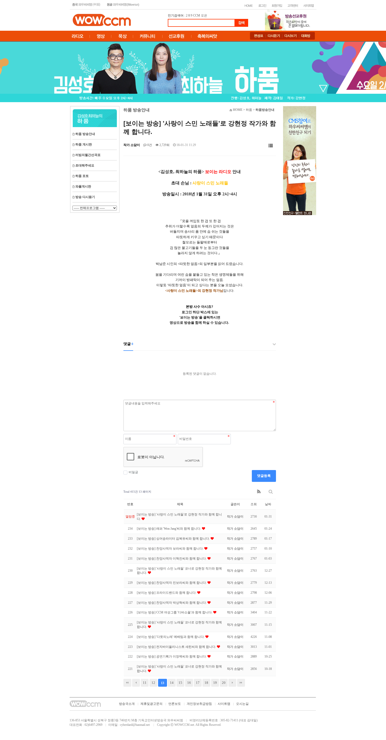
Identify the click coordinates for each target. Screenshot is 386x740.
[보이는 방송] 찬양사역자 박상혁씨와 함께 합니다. (172, 602)
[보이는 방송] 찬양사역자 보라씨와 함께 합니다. (170, 548)
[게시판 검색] (270, 491)
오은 (204, 15)
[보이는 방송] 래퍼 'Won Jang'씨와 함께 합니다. (169, 528)
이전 (136, 683)
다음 (232, 683)
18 (206, 683)
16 (189, 683)
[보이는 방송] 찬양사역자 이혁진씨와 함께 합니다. (172, 558)
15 (180, 683)
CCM (196, 15)
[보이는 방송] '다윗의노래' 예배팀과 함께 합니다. (171, 637)
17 (198, 683)
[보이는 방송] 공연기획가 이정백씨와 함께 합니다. (172, 656)
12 (153, 683)
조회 (254, 504)
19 (215, 683)
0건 (149, 145)
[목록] (270, 145)
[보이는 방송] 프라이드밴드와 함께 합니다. (167, 593)
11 (145, 683)
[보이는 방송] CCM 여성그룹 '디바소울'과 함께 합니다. (175, 612)
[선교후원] (289, 20)
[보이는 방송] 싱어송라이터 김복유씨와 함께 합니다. (174, 538)
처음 (127, 683)
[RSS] (258, 491)
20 (224, 683)
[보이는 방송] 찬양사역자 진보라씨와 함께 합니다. (172, 583)
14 (172, 683)
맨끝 (241, 683)
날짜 (268, 504)
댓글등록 (264, 476)
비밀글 (133, 472)
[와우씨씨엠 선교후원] (299, 160)
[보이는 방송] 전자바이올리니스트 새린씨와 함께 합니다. (177, 647)
